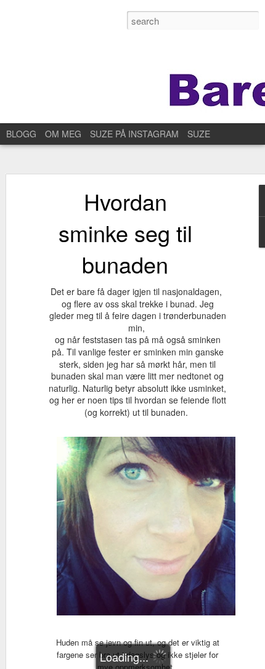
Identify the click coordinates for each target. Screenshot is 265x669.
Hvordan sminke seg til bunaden (125, 232)
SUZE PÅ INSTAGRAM (134, 134)
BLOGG (21, 134)
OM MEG (63, 134)
